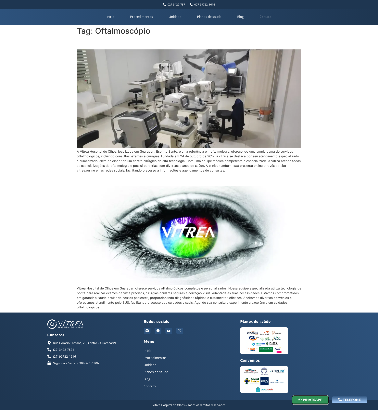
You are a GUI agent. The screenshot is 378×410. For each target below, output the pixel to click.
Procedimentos (141, 17)
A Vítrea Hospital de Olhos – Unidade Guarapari (147, 179)
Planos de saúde (209, 17)
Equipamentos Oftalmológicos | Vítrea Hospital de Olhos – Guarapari (178, 42)
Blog (240, 17)
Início (110, 17)
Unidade (175, 17)
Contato (265, 17)
